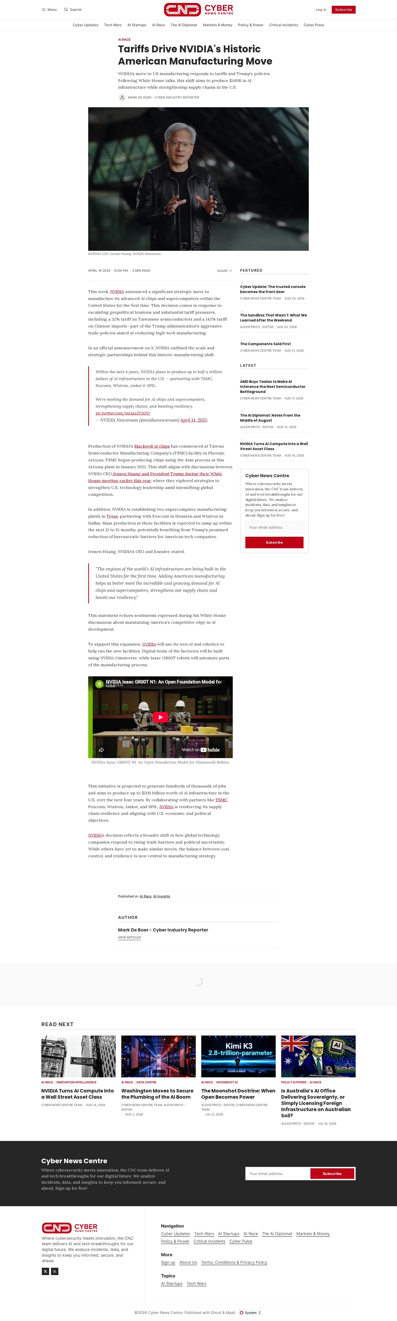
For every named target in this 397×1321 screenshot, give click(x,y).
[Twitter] (45, 1271)
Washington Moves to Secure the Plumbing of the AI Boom (157, 1093)
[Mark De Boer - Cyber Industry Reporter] (122, 97)
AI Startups (171, 1283)
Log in (321, 9)
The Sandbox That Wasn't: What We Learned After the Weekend (273, 318)
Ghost (216, 1312)
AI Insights (161, 896)
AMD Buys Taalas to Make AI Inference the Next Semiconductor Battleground (273, 386)
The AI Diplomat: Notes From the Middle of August (270, 418)
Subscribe (343, 9)
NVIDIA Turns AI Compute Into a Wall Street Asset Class (274, 446)
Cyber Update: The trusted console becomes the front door (273, 289)
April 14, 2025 (193, 420)
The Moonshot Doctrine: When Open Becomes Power (238, 1093)
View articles (129, 937)
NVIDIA (95, 835)
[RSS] (54, 1271)
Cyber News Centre (165, 1312)
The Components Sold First (265, 344)
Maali (230, 1312)
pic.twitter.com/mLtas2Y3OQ (123, 413)
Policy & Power (293, 1082)
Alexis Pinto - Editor (256, 327)
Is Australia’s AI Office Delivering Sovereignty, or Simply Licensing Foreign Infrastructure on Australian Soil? (316, 1103)
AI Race (124, 39)
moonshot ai (227, 1082)
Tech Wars (197, 1283)
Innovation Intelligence (76, 1082)
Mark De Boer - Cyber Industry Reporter (163, 97)
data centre (146, 1082)
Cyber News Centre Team (260, 298)
